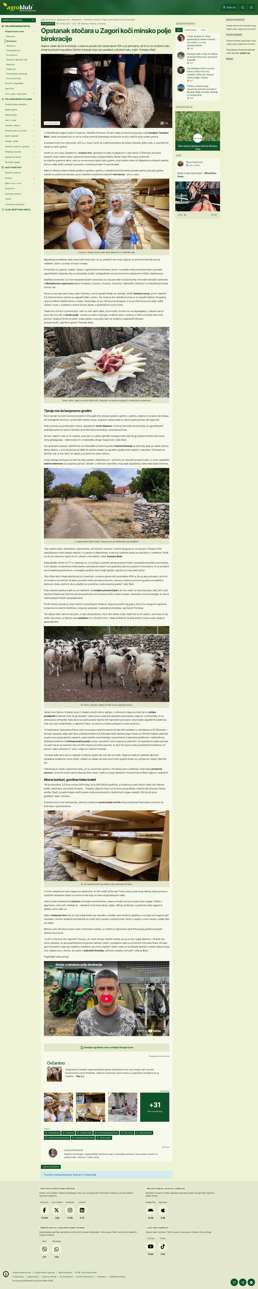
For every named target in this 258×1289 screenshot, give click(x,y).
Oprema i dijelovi (12, 125)
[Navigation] (251, 7)
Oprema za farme (13, 157)
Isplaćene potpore (13, 194)
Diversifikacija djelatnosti (107, 1133)
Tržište (8, 199)
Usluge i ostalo (12, 141)
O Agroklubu (18, 1277)
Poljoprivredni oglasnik (18, 99)
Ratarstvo (10, 36)
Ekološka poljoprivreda (84, 1138)
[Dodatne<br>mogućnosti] (251, 1282)
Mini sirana (128, 1133)
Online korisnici (234, 34)
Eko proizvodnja (13, 78)
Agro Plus (9, 88)
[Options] (215, 163)
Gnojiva (8, 178)
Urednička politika (117, 1277)
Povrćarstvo (11, 55)
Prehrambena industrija (16, 74)
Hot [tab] (179, 30)
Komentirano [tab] (191, 30)
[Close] (243, 7)
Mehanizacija (11, 115)
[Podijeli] (243, 1282)
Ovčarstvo (69, 1133)
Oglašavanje (32, 1277)
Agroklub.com (63, 20)
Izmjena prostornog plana (58, 1138)
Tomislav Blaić (85, 1133)
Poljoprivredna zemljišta (16, 104)
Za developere (66, 1277)
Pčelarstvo (11, 69)
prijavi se (245, 53)
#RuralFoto (210, 173)
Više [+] (80, 1076)
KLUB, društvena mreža (18, 210)
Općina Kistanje (145, 1133)
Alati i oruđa (10, 120)
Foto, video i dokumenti (15, 94)
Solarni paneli (105, 1138)
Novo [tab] (203, 30)
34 (166, 123)
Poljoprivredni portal (21, 1272)
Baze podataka (13, 167)
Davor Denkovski (194, 162)
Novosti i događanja (14, 83)
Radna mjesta (11, 110)
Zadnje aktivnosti (235, 20)
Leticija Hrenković (73, 1150)
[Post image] (197, 196)
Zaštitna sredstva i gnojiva (17, 146)
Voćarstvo (11, 46)
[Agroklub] (19, 7)
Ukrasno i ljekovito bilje (16, 60)
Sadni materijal (11, 136)
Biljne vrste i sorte (13, 183)
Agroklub (37, 1280)
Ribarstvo (10, 64)
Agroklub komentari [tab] (51, 1167)
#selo (180, 176)
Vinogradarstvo (13, 50)
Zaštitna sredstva (13, 173)
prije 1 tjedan (194, 165)
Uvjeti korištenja (49, 1277)
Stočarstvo (77, 20)
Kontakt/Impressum (85, 1277)
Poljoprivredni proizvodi (16, 131)
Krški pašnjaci (53, 1133)
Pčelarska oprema (13, 152)
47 (215, 215)
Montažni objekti (12, 162)
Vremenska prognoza (14, 204)
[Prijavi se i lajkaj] (234, 1282)
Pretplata (101, 1277)
